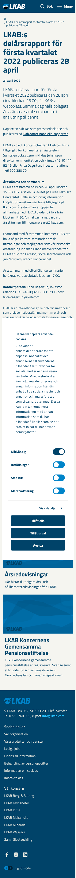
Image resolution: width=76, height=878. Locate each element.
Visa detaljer (48, 508)
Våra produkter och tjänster (24, 742)
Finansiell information (20, 756)
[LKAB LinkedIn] (25, 854)
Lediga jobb (12, 749)
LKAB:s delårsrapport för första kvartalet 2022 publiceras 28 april (35, 23)
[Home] (5, 18)
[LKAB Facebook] (6, 854)
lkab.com (9, 207)
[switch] (59, 464)
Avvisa (38, 545)
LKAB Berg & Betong (19, 796)
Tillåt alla (38, 520)
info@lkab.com (53, 715)
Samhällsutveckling (18, 840)
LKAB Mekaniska (16, 818)
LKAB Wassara (14, 832)
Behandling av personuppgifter (26, 764)
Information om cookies (21, 771)
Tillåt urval (38, 532)
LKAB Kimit (12, 810)
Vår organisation (16, 734)
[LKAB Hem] (14, 6)
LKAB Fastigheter (16, 803)
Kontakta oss (13, 778)
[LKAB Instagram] (16, 854)
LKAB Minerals (14, 825)
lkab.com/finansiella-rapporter (45, 133)
